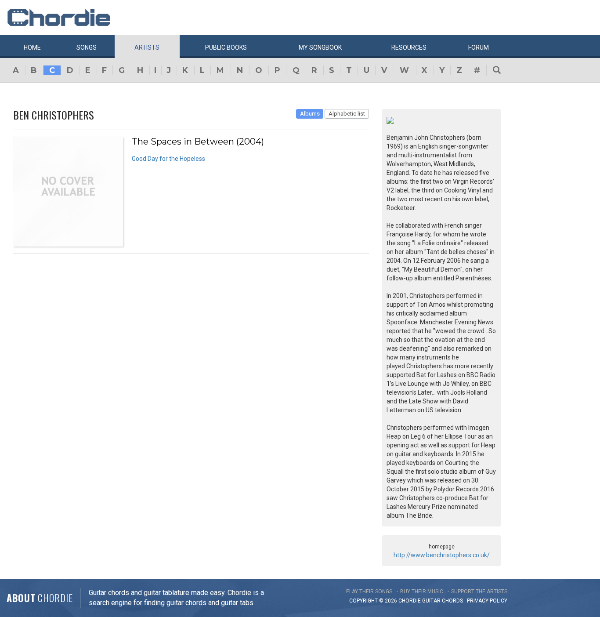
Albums (310, 113)
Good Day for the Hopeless (168, 158)
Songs (86, 47)
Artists (146, 47)
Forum (478, 47)
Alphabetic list (347, 113)
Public (226, 47)
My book (320, 47)
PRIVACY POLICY (487, 601)
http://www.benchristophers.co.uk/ (442, 555)
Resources (409, 47)
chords (452, 601)
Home (32, 47)
